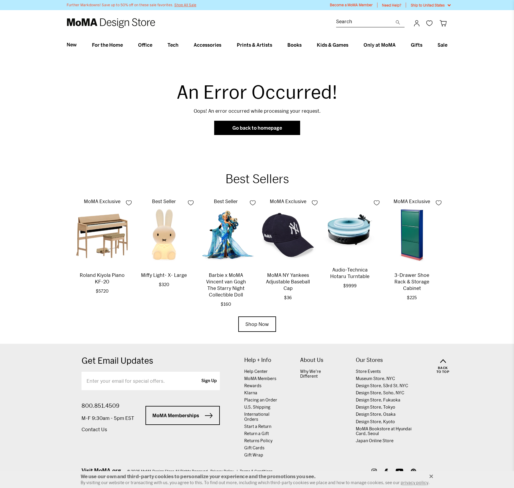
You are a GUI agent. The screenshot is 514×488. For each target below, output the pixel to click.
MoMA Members (260, 378)
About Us (311, 360)
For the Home (107, 45)
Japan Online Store (375, 440)
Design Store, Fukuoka (378, 399)
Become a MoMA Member (351, 5)
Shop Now (257, 324)
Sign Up (209, 381)
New (72, 44)
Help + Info (257, 360)
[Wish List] (429, 23)
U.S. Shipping (257, 406)
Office (145, 45)
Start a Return (257, 426)
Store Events (368, 371)
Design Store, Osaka (376, 414)
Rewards (252, 385)
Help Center (256, 371)
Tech (172, 45)
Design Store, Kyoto (375, 421)
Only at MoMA (379, 45)
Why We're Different (310, 374)
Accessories (207, 45)
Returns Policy (258, 440)
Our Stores (369, 360)
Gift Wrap (253, 454)
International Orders (256, 416)
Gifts (416, 45)
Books (294, 45)
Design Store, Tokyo (375, 406)
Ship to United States (428, 5)
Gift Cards (254, 447)
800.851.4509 (100, 405)
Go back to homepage (257, 128)
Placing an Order (260, 399)
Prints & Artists (254, 45)
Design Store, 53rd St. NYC (382, 385)
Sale (442, 45)
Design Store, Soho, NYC (380, 392)
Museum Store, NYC (375, 378)
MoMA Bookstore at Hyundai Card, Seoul (384, 431)
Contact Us (94, 429)
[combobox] (366, 22)
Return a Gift (256, 433)
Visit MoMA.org (101, 470)
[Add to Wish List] (129, 203)
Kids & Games (332, 45)
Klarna (250, 392)
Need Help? (391, 5)
